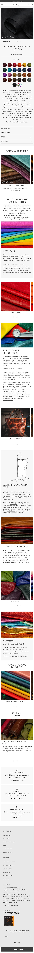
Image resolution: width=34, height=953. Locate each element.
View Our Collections (10, 905)
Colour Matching (8, 865)
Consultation (7, 868)
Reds (15, 272)
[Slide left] (13, 41)
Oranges (20, 272)
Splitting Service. (8, 400)
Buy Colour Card (17, 54)
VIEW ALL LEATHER (17, 780)
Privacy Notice (8, 852)
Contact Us (6, 835)
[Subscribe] (29, 936)
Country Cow (6, 90)
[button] (2, 4)
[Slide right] (21, 41)
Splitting (6, 879)
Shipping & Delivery (9, 842)
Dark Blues (27, 272)
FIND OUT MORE (17, 798)
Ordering (6, 838)
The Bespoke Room (9, 862)
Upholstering (8, 507)
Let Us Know (11, 511)
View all (17, 715)
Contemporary (23, 559)
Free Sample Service (10, 215)
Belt (13, 384)
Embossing (6, 872)
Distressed (13, 562)
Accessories (13, 504)
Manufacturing (8, 875)
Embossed (16, 561)
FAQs (4, 845)
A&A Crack (17, 122)
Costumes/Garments (9, 388)
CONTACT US (17, 817)
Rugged (5, 562)
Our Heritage (7, 848)
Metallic (8, 561)
